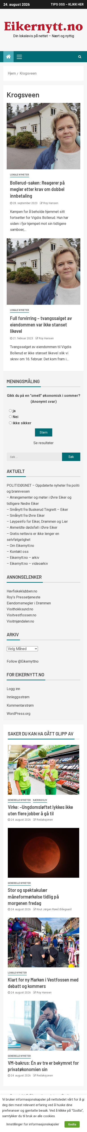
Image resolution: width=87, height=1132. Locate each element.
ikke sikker (22, 423)
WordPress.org (18, 714)
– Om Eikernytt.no (20, 546)
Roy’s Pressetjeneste (23, 597)
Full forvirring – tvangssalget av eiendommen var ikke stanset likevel (41, 324)
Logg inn (13, 689)
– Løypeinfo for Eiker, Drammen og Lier (37, 521)
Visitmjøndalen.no (20, 621)
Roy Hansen (50, 203)
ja (14, 411)
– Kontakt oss (18, 552)
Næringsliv (40, 800)
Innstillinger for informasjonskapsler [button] (32, 1124)
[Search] (80, 56)
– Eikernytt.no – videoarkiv (27, 563)
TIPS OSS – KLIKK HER (67, 4)
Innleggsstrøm (18, 697)
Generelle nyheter (19, 800)
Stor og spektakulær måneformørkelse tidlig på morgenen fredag (33, 896)
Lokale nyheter (19, 175)
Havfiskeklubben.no (22, 591)
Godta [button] (72, 1124)
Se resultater (43, 443)
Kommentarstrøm (20, 705)
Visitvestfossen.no (21, 615)
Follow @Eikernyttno (23, 661)
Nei (15, 417)
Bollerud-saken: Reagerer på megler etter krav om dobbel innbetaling (37, 189)
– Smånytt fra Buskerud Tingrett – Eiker (37, 509)
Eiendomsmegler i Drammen (29, 603)
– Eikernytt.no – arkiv (23, 557)
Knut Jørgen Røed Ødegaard (54, 909)
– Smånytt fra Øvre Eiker (26, 515)
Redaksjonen (45, 819)
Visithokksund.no (20, 609)
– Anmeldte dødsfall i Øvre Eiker (32, 527)
